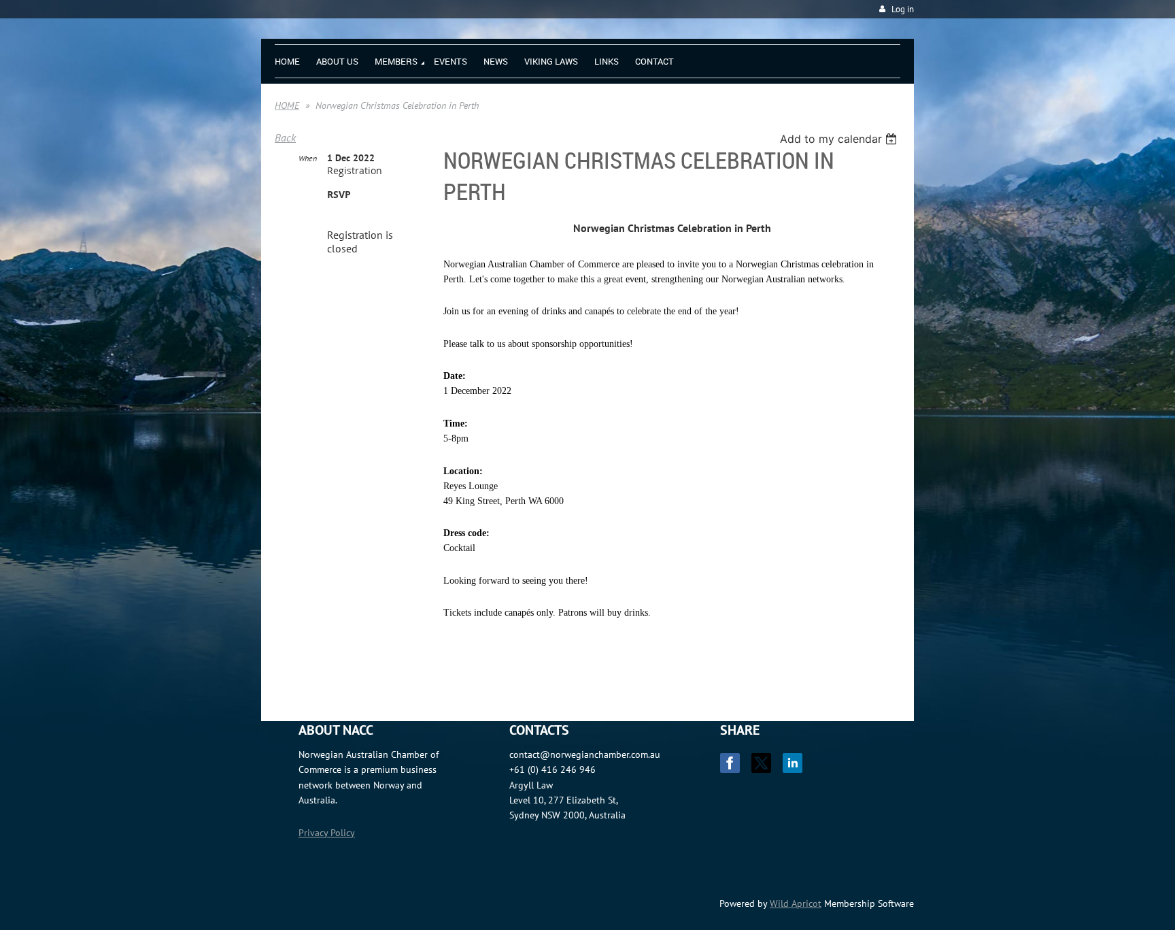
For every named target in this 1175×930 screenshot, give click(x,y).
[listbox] (840, 139)
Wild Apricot (795, 903)
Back (285, 137)
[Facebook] (730, 763)
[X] (761, 763)
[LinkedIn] (792, 763)
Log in (902, 9)
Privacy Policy (327, 833)
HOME (287, 105)
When (308, 158)
